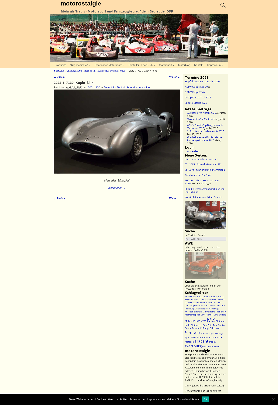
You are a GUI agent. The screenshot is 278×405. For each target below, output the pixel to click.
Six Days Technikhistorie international (205, 169)
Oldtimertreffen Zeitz (202, 325)
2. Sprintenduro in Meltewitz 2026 (205, 131)
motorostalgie (81, 3)
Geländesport (201, 308)
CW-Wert (221, 299)
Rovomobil (197, 328)
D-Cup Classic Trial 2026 (198, 97)
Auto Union (190, 296)
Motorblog (184, 64)
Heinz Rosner (216, 311)
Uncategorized (74, 70)
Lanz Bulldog (220, 314)
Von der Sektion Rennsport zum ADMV (202, 182)
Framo (221, 305)
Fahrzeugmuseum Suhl (196, 305)
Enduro (211, 302)
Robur (188, 328)
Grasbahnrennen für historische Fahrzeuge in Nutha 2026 (204, 139)
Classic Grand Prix (207, 299)
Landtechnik (207, 314)
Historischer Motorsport (108, 64)
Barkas (207, 296)
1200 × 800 (93, 87)
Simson (192, 332)
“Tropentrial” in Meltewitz (201, 119)
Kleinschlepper (192, 314)
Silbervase (215, 328)
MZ (211, 320)
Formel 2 (213, 305)
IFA (224, 311)
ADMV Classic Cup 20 (196, 86)
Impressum (214, 64)
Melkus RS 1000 (192, 321)
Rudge (206, 328)
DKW (187, 302)
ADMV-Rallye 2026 (195, 92)
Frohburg (189, 308)
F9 (219, 302)
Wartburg (193, 345)
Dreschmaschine (198, 302)
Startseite (60, 64)
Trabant (201, 341)
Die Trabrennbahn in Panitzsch (201, 159)
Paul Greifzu (219, 325)
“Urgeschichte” (79, 64)
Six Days (219, 333)
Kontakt (198, 64)
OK (205, 399)
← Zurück (59, 77)
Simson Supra (207, 333)
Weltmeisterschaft (211, 346)
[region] (205, 215)
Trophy (212, 341)
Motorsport (165, 64)
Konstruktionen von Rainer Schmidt (204, 197)
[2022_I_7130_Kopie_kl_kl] (117, 134)
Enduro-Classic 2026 (196, 102)
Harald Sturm (202, 311)
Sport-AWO (190, 337)
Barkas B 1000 (217, 296)
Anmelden (193, 151)
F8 (216, 302)
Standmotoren (203, 337)
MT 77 (203, 321)
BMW (187, 299)
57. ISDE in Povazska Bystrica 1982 (203, 164)
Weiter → (174, 77)
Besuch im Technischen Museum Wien (104, 70)
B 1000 (200, 296)
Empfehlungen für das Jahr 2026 (202, 81)
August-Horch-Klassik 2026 (201, 112)
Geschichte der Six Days (198, 175)
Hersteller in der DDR (140, 64)
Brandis (194, 299)
